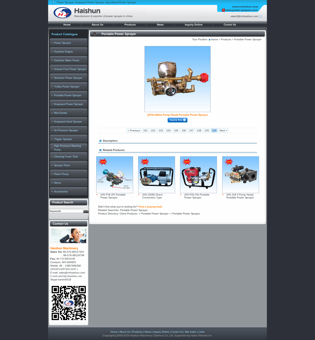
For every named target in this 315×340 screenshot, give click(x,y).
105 (176, 130)
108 (199, 130)
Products (130, 24)
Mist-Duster (60, 112)
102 (153, 130)
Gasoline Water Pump (66, 60)
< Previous (134, 130)
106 (184, 130)
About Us (97, 24)
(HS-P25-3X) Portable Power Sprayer (196, 196)
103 (161, 130)
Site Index (190, 331)
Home (67, 24)
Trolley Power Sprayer (66, 86)
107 (191, 130)
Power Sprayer (65, 2)
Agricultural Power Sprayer (120, 2)
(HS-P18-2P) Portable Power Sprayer (113, 196)
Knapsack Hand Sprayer (68, 121)
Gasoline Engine (63, 51)
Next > (223, 130)
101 (145, 130)
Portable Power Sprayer (67, 95)
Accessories (61, 191)
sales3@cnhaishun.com (244, 16)
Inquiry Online (194, 24)
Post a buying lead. (151, 206)
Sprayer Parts (62, 165)
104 (168, 130)
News (160, 24)
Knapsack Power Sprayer (89, 2)
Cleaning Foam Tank (66, 156)
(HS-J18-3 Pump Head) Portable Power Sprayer (240, 196)
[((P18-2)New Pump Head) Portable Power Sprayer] (177, 111)
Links (202, 331)
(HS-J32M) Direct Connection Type (152, 196)
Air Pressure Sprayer (66, 130)
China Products (129, 213)
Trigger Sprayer (63, 139)
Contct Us (230, 24)
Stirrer (57, 182)
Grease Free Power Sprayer (70, 69)
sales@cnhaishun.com (72, 272)
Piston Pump (61, 174)
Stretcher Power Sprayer (68, 77)
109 (207, 130)
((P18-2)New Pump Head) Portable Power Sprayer (177, 114)
